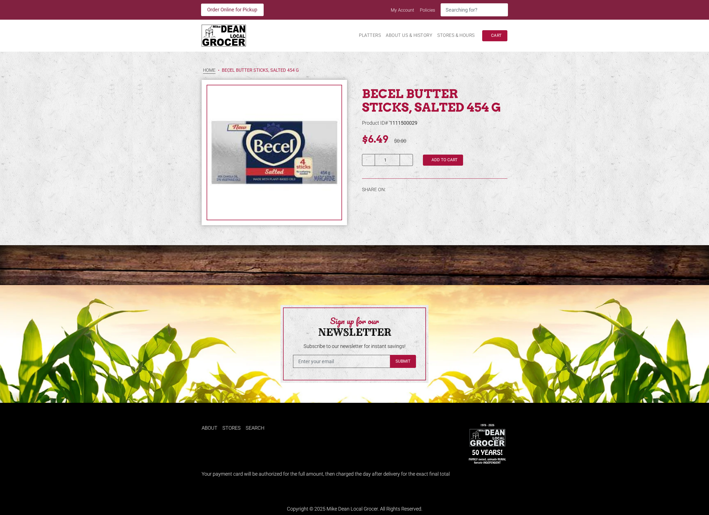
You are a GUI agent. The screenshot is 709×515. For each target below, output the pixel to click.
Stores (231, 428)
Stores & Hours (456, 35)
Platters (370, 35)
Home (209, 70)
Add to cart (444, 159)
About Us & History (409, 35)
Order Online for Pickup (232, 9)
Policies (427, 10)
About (209, 428)
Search (255, 428)
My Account (403, 10)
